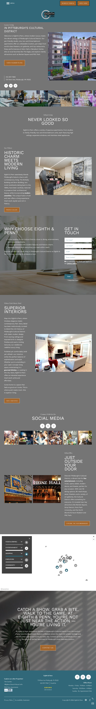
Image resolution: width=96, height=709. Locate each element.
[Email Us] (92, 703)
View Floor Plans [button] (14, 63)
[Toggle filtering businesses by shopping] (26, 554)
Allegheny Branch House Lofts (13, 684)
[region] (48, 562)
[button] (68, 3)
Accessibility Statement (22, 700)
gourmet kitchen (10, 370)
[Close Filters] (29, 538)
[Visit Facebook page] (6, 86)
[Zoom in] (93, 536)
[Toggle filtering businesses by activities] (26, 560)
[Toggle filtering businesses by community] (26, 566)
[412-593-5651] (92, 698)
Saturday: (75, 688)
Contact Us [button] (48, 648)
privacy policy (72, 264)
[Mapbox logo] (5, 589)
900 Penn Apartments (11, 687)
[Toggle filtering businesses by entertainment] (26, 548)
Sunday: (74, 691)
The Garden (8, 682)
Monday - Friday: (73, 685)
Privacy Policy (8, 700)
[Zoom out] (93, 539)
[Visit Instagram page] (15, 86)
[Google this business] (11, 86)
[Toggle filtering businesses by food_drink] (26, 542)
